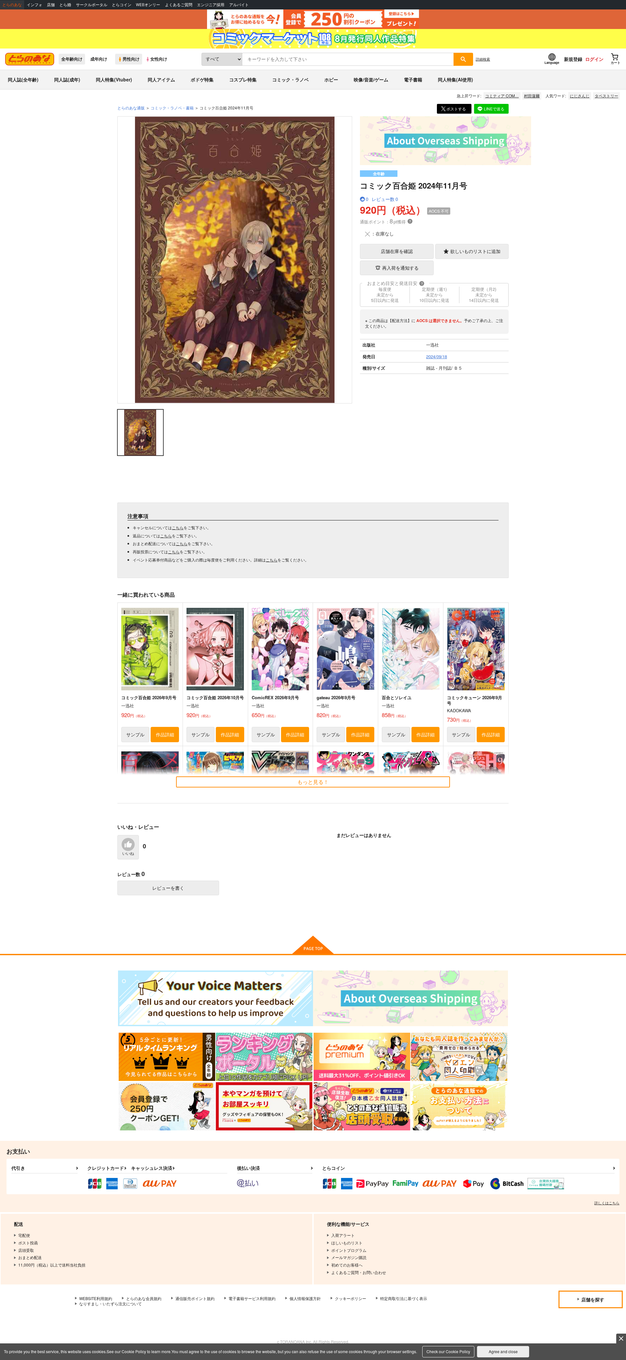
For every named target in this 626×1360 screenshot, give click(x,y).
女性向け (158, 59)
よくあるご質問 (178, 4)
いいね (128, 853)
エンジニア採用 (210, 4)
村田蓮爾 (532, 95)
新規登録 (573, 59)
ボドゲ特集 (202, 79)
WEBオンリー (148, 4)
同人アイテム (161, 79)
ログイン (594, 59)
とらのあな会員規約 (143, 1298)
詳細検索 (483, 59)
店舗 (51, 4)
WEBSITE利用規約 (95, 1298)
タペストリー (606, 95)
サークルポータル (91, 4)
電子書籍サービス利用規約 (252, 1298)
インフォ (34, 4)
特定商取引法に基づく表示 (403, 1298)
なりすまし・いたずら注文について (110, 1303)
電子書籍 (413, 79)
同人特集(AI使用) (455, 79)
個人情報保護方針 (305, 1298)
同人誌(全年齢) (23, 79)
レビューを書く (168, 888)
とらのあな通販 (131, 107)
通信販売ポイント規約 (195, 1298)
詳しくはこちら (606, 1202)
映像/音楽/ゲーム (371, 79)
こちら (178, 527)
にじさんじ (579, 95)
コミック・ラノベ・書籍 (172, 107)
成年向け (98, 59)
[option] (234, 260)
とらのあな (12, 4)
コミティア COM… (502, 95)
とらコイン (121, 4)
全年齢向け (71, 59)
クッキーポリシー (350, 1298)
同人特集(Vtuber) (114, 79)
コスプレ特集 (243, 79)
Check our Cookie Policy (448, 1351)
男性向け (131, 59)
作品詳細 (165, 734)
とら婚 (65, 4)
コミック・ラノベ (290, 79)
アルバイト (239, 4)
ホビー (331, 79)
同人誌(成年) (67, 79)
